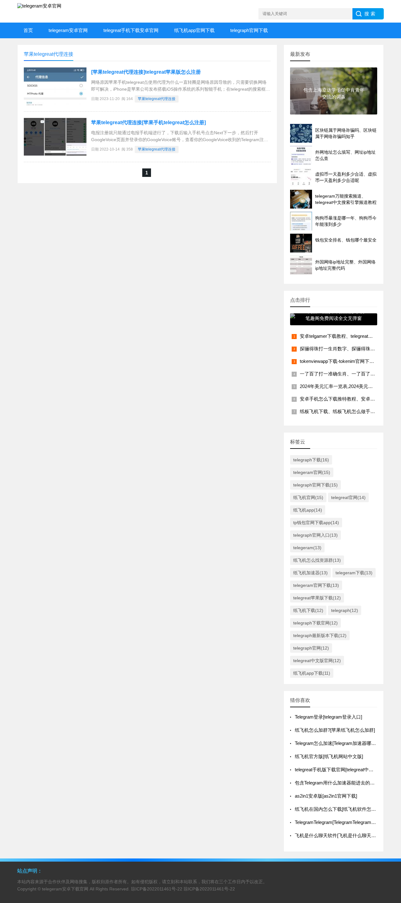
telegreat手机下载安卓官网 (131, 30)
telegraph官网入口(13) (315, 535)
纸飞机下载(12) (308, 610)
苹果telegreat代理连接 (156, 99)
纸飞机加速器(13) (310, 572)
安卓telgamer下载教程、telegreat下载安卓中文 (348, 336)
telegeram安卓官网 (68, 30)
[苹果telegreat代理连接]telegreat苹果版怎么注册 (146, 72)
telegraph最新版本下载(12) (319, 635)
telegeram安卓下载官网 (65, 888)
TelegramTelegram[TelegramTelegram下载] (338, 822)
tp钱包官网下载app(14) (316, 522)
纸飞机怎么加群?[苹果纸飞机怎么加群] (335, 730)
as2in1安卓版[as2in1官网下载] (326, 796)
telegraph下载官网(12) (315, 622)
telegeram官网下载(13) (316, 585)
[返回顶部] (388, 806)
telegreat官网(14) (348, 497)
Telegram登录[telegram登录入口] (328, 717)
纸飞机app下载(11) (311, 673)
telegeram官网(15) (311, 472)
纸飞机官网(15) (308, 497)
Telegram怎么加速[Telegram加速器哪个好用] (341, 743)
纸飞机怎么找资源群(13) (317, 560)
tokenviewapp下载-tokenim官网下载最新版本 (346, 361)
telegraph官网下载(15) (315, 484)
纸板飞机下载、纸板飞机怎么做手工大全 (342, 411)
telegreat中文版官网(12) (317, 660)
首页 (28, 30)
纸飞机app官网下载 (194, 30)
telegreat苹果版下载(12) (317, 597)
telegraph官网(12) (311, 648)
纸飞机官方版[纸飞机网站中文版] (329, 756)
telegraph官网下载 (249, 30)
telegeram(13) (307, 547)
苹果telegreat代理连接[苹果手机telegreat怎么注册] (148, 122)
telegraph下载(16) (311, 459)
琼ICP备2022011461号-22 (156, 888)
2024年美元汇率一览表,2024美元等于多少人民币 (350, 386)
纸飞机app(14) (307, 510)
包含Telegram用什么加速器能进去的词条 (337, 782)
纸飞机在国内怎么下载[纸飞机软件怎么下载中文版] (348, 809)
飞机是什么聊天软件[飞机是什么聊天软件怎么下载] (348, 835)
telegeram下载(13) (354, 572)
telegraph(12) (344, 610)
